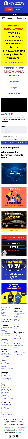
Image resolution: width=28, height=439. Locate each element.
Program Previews (6, 373)
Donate (16, 316)
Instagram (4, 312)
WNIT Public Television (14, 6)
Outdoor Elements (6, 404)
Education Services (6, 354)
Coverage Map (5, 362)
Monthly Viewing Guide (7, 377)
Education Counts (6, 389)
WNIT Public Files (6, 333)
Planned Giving (18, 311)
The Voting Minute (6, 409)
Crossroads (4, 407)
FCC (9, 436)
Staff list (3, 342)
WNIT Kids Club (18, 326)
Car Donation (17, 314)
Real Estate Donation (19, 313)
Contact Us (4, 339)
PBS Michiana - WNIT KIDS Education (19, 353)
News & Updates (5, 335)
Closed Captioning (17, 436)
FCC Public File (18, 429)
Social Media (4, 366)
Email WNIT (4, 341)
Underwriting (17, 337)
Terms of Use (7, 427)
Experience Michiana (14, 70)
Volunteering (4, 329)
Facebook (4, 310)
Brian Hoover (19, 432)
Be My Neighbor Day (19, 328)
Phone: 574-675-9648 (6, 345)
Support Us (17, 310)
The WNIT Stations (6, 353)
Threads (3, 315)
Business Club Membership (17, 339)
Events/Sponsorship (19, 321)
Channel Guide (5, 356)
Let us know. (21, 117)
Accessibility (4, 332)
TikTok (3, 314)
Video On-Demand (6, 378)
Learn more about (18, 9)
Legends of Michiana (6, 397)
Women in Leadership (7, 398)
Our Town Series (5, 392)
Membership (17, 317)
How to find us (5, 344)
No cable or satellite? (7, 368)
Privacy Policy (15, 427)
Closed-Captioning (6, 365)
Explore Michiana (14, 94)
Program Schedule (6, 375)
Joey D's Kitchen (5, 405)
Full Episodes (14, 82)
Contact (13, 436)
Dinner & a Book (5, 387)
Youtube (3, 309)
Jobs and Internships (6, 327)
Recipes (14, 88)
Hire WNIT (4, 330)
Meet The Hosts (14, 76)
